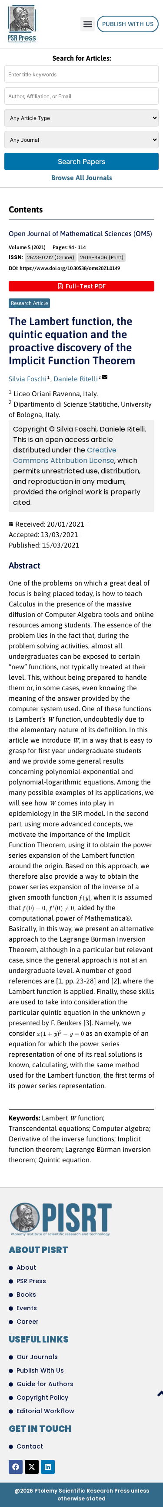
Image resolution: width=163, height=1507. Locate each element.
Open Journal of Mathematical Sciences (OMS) (80, 233)
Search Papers (82, 161)
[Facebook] (16, 1467)
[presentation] (50, 719)
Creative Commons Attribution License (64, 455)
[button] (87, 24)
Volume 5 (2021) (27, 247)
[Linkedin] (48, 1467)
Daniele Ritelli (75, 379)
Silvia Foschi (28, 379)
